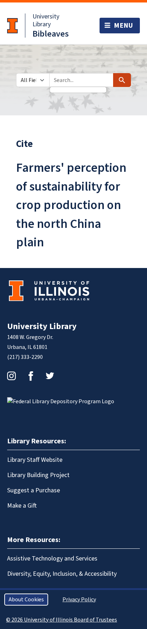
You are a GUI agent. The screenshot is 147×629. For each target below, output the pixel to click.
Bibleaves (50, 34)
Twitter (50, 375)
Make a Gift (22, 505)
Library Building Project (38, 475)
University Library (45, 20)
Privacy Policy (79, 599)
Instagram (11, 375)
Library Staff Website (34, 459)
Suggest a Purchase (33, 490)
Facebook (30, 375)
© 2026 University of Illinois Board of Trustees (61, 620)
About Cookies (26, 599)
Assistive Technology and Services (52, 558)
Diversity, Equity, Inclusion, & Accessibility (62, 573)
